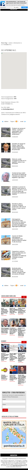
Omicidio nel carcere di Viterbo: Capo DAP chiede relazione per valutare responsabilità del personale (18, 146)
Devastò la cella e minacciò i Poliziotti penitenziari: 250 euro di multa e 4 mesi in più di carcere (19, 206)
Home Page (4, 43)
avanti (21, 121)
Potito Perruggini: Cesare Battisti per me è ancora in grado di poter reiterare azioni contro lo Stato (5, 330)
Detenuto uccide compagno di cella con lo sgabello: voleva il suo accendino (19, 161)
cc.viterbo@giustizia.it (7, 109)
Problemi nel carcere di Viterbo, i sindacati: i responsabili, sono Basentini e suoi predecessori (18, 131)
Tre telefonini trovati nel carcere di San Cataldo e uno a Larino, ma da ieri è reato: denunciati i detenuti (14, 330)
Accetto (24, 7)
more (24, 342)
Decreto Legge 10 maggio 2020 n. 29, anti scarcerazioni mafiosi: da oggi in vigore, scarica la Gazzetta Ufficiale (13, 357)
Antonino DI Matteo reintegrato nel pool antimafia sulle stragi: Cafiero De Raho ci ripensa (14, 311)
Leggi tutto (3, 315)
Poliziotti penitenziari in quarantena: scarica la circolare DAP (4, 377)
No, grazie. (16, 7)
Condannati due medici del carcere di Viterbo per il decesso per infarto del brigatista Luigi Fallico (19, 175)
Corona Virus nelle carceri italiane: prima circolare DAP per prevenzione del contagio (13, 377)
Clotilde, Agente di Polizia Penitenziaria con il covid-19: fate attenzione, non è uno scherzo (22, 311)
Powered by (2, 7)
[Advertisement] (14, 25)
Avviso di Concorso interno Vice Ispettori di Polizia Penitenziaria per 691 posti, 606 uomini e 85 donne (5, 357)
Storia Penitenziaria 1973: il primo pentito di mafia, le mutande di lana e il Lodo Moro (4, 311)
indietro (6, 121)
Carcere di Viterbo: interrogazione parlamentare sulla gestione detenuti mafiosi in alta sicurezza (19, 239)
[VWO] (6, 7)
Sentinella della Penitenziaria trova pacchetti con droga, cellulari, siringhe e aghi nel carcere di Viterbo (18, 271)
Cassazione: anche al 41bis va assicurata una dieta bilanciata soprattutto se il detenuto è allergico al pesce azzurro (19, 254)
